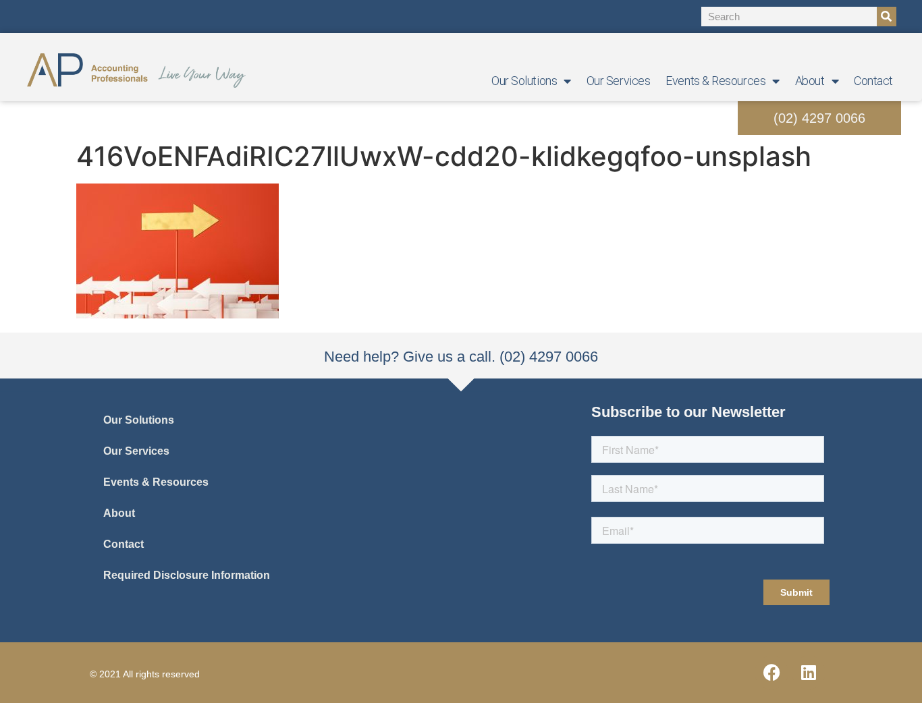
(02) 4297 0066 (819, 118)
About (810, 81)
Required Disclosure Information (186, 575)
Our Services (619, 81)
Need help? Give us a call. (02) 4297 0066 (461, 356)
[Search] (886, 16)
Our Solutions (524, 81)
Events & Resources (715, 81)
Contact (873, 81)
